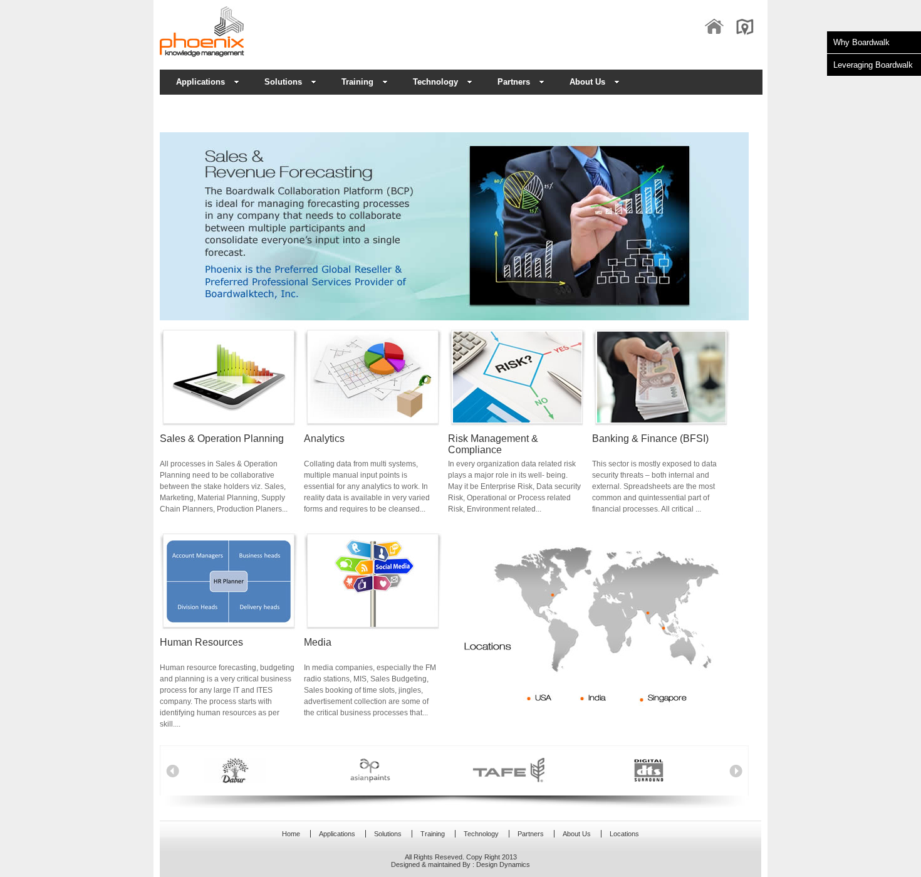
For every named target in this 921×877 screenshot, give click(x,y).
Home (291, 834)
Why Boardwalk (861, 42)
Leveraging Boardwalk (873, 65)
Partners (513, 82)
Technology (435, 82)
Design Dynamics (503, 864)
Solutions (388, 834)
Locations (624, 834)
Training (357, 82)
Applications (200, 82)
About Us (587, 82)
